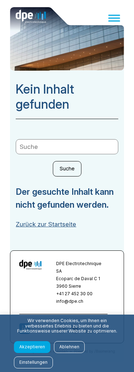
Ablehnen (69, 346)
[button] (114, 18)
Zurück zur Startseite (46, 224)
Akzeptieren (32, 346)
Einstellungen (33, 362)
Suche (67, 168)
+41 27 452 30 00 (74, 293)
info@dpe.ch (69, 301)
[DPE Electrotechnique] (31, 18)
